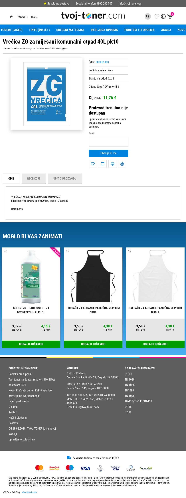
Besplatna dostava (58, 3)
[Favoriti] (93, 164)
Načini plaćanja (18, 417)
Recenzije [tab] (33, 178)
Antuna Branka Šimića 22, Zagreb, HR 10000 (92, 377)
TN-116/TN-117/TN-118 (138, 401)
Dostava (13, 423)
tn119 (128, 412)
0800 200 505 (104, 3)
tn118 (128, 406)
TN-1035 (130, 385)
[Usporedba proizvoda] (102, 164)
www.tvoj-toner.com (126, 485)
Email (91, 133)
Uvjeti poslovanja (19, 401)
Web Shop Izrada (29, 492)
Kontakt (13, 412)
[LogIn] (163, 16)
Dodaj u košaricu (31, 344)
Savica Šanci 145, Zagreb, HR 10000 (88, 388)
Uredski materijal (70, 30)
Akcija (166, 30)
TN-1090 (130, 396)
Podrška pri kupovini (20, 374)
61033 (128, 374)
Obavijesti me (108, 153)
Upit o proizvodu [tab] (64, 178)
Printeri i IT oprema (139, 30)
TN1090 (129, 390)
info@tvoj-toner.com (130, 3)
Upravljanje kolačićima (22, 439)
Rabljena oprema (104, 30)
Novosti (23, 17)
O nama (13, 406)
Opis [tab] (11, 178)
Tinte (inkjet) (39, 30)
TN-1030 (130, 379)
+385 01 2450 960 (104, 395)
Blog (34, 17)
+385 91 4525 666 (83, 399)
